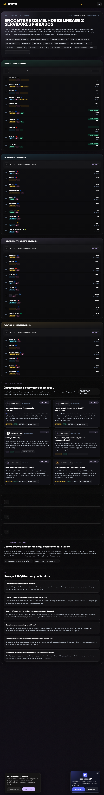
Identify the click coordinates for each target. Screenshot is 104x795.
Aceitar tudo (29, 789)
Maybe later (92, 789)
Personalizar (14, 789)
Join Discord (78, 789)
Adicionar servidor (88, 4)
